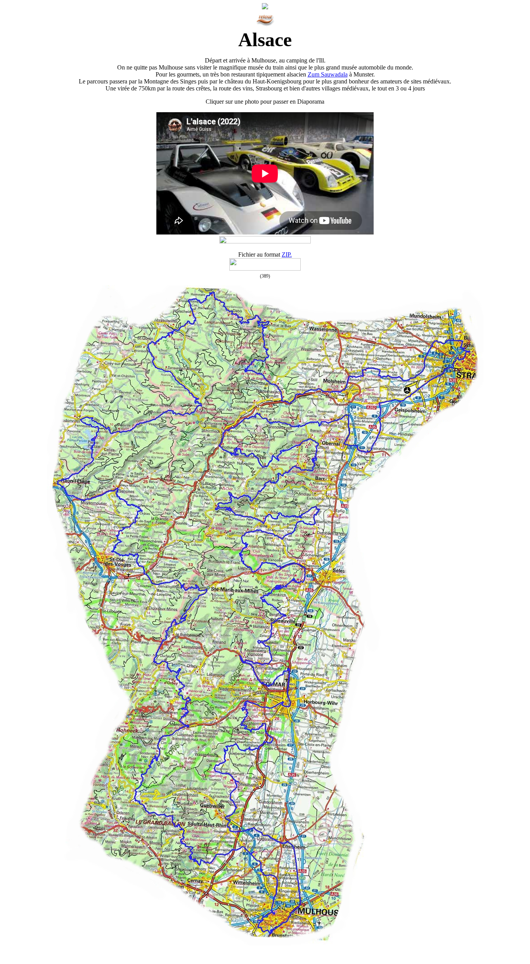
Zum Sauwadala (328, 74)
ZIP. (287, 254)
